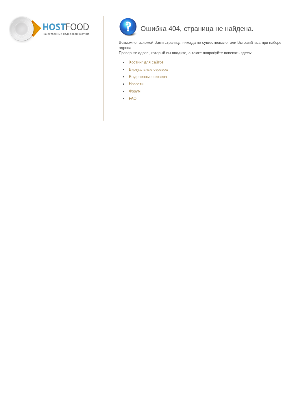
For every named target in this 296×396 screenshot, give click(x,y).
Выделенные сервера (148, 77)
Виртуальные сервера (148, 69)
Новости (136, 84)
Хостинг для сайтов (146, 62)
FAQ (132, 98)
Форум (134, 91)
